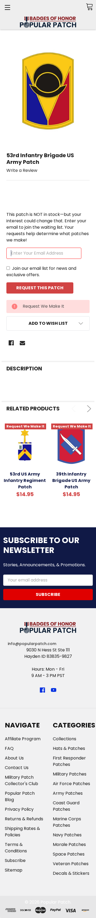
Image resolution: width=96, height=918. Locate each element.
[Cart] (89, 6)
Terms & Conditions (16, 847)
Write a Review (21, 170)
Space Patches (69, 854)
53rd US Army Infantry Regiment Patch (25, 480)
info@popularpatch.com (32, 643)
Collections (64, 739)
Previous (74, 408)
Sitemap (13, 870)
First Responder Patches (69, 761)
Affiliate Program (23, 739)
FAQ (9, 748)
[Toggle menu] (7, 7)
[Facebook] (11, 343)
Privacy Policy (19, 809)
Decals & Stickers (71, 873)
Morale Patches (69, 844)
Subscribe (15, 860)
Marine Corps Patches (67, 822)
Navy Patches (67, 835)
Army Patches (68, 793)
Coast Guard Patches (66, 806)
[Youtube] (53, 690)
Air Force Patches (71, 784)
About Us (14, 758)
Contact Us (17, 768)
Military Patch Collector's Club (21, 780)
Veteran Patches (71, 864)
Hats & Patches (69, 748)
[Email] (22, 343)
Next (87, 408)
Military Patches (69, 774)
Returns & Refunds (24, 819)
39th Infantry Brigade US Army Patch (71, 480)
